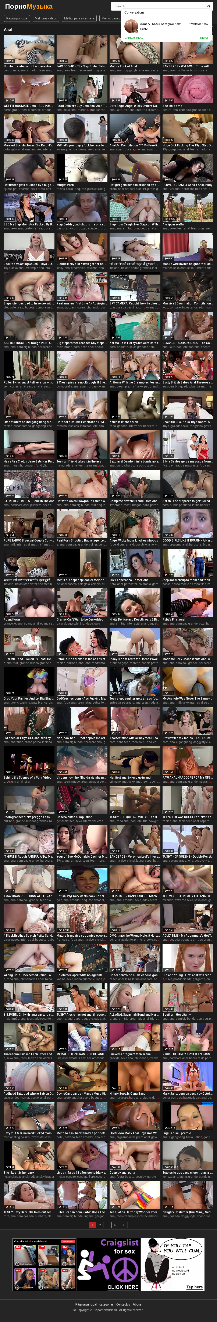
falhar (49, 979)
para (77, 347)
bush (193, 70)
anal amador (29, 70)
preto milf (31, 228)
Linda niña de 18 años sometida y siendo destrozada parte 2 (82, 1172)
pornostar (130, 584)
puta (7, 149)
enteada (115, 702)
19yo (166, 149)
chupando (141, 1058)
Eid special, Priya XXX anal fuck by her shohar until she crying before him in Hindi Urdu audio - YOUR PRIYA (29, 738)
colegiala (84, 584)
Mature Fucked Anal (123, 66)
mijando (168, 900)
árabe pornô (33, 742)
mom (211, 584)
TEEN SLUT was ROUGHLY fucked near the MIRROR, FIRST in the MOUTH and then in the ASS (188, 817)
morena (83, 110)
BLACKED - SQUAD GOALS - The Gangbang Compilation (188, 343)
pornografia (11, 110)
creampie (34, 110)
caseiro (71, 1176)
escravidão (54, 426)
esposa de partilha (125, 307)
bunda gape (120, 663)
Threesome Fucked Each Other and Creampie (29, 1054)
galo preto (158, 1137)
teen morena (98, 860)
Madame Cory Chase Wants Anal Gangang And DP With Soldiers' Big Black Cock (188, 659)
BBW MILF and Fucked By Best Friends (29, 659)
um (13, 781)
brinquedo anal (144, 228)
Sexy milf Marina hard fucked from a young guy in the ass (29, 1133)
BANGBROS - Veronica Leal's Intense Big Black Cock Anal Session (135, 856)
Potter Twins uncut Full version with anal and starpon (29, 382)
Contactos (123, 1304)
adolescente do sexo (156, 900)
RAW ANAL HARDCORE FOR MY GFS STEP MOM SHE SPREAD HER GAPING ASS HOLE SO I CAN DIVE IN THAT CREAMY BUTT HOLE (188, 777)
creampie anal (35, 268)
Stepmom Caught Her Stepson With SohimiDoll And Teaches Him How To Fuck (135, 224)
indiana (114, 268)
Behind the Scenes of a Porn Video (27, 777)
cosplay (82, 1176)
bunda (121, 465)
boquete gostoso (105, 70)
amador (160, 228)
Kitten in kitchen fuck (124, 422)
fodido (8, 426)
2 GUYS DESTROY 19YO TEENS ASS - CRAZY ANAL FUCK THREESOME (188, 1054)
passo (61, 228)
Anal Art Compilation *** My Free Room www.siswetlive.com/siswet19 (135, 145)
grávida (115, 1058)
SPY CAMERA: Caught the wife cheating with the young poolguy (135, 303)
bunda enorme (201, 386)
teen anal (45, 70)
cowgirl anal (157, 821)
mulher (167, 268)
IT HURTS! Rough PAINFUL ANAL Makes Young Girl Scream (29, 856)
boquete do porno (201, 1058)
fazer (113, 979)
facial (70, 189)
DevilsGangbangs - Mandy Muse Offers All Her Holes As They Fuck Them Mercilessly (82, 1093)
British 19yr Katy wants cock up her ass (82, 896)
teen (67, 70)
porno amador (45, 307)
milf (6, 1137)
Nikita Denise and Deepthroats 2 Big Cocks (135, 619)
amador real (50, 110)
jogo (165, 307)
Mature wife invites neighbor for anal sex (188, 264)
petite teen (100, 702)
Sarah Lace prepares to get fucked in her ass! (188, 501)
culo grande (11, 70)
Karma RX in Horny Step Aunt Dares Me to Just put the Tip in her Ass (135, 343)
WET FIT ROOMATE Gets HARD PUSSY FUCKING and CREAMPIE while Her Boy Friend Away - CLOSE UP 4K (29, 106)
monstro (210, 307)
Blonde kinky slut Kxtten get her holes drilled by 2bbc (82, 264)
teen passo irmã (82, 70)
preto (113, 189)
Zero (113, 584)
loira (119, 110)
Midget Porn (65, 185)
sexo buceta (26, 307)
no (5, 1176)
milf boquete (99, 505)
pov (159, 347)
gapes (15, 939)
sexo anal (70, 110)
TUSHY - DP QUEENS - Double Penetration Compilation (188, 856)
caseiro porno (155, 465)
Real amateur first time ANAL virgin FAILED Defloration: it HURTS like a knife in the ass (82, 303)
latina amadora (142, 979)
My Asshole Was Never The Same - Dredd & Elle (188, 698)
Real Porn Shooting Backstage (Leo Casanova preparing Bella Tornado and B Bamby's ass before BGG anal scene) (82, 540)
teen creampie (126, 1216)
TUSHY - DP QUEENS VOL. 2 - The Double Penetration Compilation (135, 817)
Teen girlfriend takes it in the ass (79, 461)
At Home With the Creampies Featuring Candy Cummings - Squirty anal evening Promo (135, 382)
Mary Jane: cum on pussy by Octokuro (188, 1093)
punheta (36, 505)
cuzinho (51, 268)
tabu (152, 347)
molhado (183, 70)
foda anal (206, 465)
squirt (150, 149)
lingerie (89, 1216)
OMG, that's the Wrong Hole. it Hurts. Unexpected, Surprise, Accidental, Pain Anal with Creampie (135, 935)
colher (93, 544)
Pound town (12, 619)
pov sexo (210, 426)
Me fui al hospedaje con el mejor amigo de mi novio (82, 580)
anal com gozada (77, 228)
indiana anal (50, 742)
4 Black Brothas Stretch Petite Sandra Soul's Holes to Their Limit (29, 935)
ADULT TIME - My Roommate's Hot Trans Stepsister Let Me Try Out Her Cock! (188, 935)
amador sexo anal (101, 781)
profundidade (182, 979)
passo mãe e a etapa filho (189, 584)
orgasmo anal (179, 149)
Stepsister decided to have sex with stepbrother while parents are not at (29, 303)
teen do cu (139, 742)
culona (97, 979)
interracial (135, 426)
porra (166, 1097)
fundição (41, 465)
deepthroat (208, 347)
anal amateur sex (29, 149)
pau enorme (21, 189)
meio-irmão (64, 347)
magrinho (196, 426)
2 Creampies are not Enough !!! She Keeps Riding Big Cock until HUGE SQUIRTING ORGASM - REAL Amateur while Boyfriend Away (82, 382)
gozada (122, 426)
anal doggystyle (127, 70)
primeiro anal (118, 781)
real (82, 307)
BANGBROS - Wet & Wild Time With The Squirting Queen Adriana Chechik (188, 66)
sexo (173, 228)
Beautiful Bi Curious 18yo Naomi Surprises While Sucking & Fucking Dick (188, 422)
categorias (106, 1304)
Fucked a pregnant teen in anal (131, 1054)
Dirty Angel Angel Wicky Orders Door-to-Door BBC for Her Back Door (135, 106)
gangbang (39, 426)
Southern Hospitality (177, 1014)
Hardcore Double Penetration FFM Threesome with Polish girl (82, 422)
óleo (50, 1216)
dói (112, 939)
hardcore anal (47, 347)
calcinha (91, 268)
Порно (16, 6)
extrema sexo (184, 900)
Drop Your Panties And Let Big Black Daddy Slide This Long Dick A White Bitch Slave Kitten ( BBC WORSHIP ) (29, 698)
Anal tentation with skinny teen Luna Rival (135, 738)
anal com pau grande (187, 110)
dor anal (106, 307)
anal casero (69, 584)
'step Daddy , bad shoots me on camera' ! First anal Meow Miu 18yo (82, 224)
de (58, 584)
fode (113, 544)
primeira (139, 939)
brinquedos (182, 386)
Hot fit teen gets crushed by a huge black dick (29, 185)
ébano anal (31, 623)
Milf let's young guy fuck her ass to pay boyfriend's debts (82, 145)
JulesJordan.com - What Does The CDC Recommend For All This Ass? (82, 1212)
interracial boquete (150, 1216)
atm (105, 1018)
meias (61, 189)
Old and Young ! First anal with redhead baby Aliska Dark (188, 975)
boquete (80, 189)
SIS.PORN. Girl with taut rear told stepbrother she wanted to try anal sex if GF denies (29, 1014)
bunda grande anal (42, 663)
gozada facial (179, 426)
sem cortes (11, 386)
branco (8, 623)
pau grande (151, 386)
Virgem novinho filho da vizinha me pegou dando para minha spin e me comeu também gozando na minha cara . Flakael (82, 777)
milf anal (129, 110)
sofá (146, 505)
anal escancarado (174, 860)
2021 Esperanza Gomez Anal (129, 580)
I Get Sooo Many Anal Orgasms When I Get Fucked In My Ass (135, 1133)
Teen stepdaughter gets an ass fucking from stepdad (135, 698)
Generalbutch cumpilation (74, 817)
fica (165, 465)
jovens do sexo (155, 307)
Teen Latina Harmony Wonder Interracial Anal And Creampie (135, 1212)
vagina (61, 979)
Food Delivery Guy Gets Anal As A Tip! (82, 106)
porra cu (202, 1018)
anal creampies (75, 268)
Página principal (17, 18)
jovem (61, 149)
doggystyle (71, 623)
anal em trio (124, 228)
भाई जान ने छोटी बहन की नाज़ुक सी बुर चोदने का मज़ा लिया (135, 264)
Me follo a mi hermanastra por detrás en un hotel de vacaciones (82, 1133)
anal (59, 70)
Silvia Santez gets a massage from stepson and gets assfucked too (188, 461)
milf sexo (201, 189)
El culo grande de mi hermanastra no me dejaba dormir (29, 66)
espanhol (151, 860)
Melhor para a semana (79, 18)
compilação (177, 307)
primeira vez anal (32, 979)
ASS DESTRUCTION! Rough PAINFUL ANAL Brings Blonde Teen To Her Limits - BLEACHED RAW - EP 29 (29, 343)
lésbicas (73, 426)
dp (5, 1097)
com (141, 307)
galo (14, 149)
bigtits (147, 1097)
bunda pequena (180, 505)
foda (113, 426)
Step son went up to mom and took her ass (188, 580)
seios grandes (138, 347)
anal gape (74, 1018)
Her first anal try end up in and (130, 777)
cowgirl (29, 465)
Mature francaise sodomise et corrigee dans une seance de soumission (82, 935)
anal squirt (117, 149)
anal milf (9, 544)
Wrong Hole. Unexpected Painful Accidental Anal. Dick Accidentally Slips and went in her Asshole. (29, 975)
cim (101, 426)
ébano (18, 623)
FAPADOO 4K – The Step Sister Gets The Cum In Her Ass (82, 66)
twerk (14, 702)
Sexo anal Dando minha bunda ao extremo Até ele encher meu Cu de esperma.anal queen (135, 461)
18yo (7, 268)
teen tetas (84, 702)
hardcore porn (135, 465)
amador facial (98, 110)
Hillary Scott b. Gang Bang (128, 1093)
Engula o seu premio (177, 1133)
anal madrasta (148, 70)
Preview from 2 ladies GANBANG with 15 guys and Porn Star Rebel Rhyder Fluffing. (188, 738)
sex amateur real (98, 1058)
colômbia (145, 584)
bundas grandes (37, 821)
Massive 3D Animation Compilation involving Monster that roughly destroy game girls (188, 303)
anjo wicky (155, 544)
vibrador (175, 189)
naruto (151, 1176)
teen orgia (197, 228)
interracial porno (147, 110)
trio (52, 544)
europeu (168, 386)
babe (51, 939)
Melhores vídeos (46, 18)
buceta (202, 70)
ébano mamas (206, 1216)
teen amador (198, 149)
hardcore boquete (90, 1097)
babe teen (123, 742)
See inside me (172, 106)
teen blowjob (48, 900)
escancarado (195, 307)
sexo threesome (54, 505)
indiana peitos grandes (136, 268)
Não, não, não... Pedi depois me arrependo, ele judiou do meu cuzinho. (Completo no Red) (82, 738)
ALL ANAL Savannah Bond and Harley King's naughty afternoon (135, 1014)
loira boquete (89, 426)
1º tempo (116, 505)
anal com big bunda (24, 347)
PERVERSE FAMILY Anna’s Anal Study (187, 185)
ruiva (169, 979)
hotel (60, 1137)
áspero (95, 228)
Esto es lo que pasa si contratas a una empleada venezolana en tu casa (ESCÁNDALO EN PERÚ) (188, 1172)
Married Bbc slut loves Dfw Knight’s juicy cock (29, 145)
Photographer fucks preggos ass (27, 817)
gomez (157, 584)
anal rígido (17, 1137)
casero (100, 1176)
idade (89, 623)
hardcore (131, 189)
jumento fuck (204, 268)
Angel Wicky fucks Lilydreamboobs (134, 540)
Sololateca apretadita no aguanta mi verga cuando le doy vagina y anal (82, 975)
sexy (173, 70)
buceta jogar (191, 1097)
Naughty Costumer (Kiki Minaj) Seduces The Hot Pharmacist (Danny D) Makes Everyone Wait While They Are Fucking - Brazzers (188, 1212)
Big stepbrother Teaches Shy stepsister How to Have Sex (82, 343)
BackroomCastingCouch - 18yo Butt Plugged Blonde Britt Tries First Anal (29, 264)
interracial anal (52, 149)
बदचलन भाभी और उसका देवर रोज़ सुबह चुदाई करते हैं (29, 580)
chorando (93, 307)
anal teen (78, 465)
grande (24, 663)
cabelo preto (150, 663)
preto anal (70, 1097)
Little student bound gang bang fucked (29, 422)
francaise (63, 939)
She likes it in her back (19, 1172)
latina (140, 860)
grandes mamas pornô (23, 1097)
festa (120, 1176)
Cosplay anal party (122, 1172)
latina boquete (201, 505)
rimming (54, 465)
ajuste (8, 189)
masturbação (133, 505)
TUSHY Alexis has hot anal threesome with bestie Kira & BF (82, 1014)
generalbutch (65, 821)
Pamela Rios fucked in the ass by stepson (82, 659)
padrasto (128, 702)
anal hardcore (119, 1097)
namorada (64, 465)
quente (154, 781)
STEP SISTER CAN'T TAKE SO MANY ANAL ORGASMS (135, 896)
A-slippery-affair (174, 224)
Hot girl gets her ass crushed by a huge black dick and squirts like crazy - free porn (135, 185)
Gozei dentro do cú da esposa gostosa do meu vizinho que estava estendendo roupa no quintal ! (135, 975)
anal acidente (124, 939)
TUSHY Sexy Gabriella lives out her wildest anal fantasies (29, 1212)
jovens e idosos (76, 149)
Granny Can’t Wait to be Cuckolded (80, 619)
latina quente (83, 979)
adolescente (51, 1058)
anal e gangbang (181, 742)
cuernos (107, 584)
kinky (60, 268)
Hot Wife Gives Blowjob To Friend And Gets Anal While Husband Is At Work (82, 501)
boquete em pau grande (197, 939)
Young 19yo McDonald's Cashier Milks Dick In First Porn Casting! (82, 856)
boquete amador (93, 900)
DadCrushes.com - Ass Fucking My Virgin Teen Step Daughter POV (82, 698)
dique (121, 544)
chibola (96, 584)
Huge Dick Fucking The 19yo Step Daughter (188, 145)
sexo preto (38, 189)
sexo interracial (192, 702)
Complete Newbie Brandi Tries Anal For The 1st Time (135, 501)
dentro (167, 110)
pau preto (210, 702)
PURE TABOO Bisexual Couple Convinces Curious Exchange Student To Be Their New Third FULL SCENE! (29, 540)
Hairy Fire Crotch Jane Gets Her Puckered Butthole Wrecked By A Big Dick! (29, 461)
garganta (199, 979)
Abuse (137, 1304)
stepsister (10, 307)
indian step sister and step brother (37, 584)
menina (140, 149)
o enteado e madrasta (183, 465)
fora (6, 1216)
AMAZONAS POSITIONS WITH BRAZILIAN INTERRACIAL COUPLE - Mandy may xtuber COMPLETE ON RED (29, 896)
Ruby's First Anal (174, 619)
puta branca (39, 702)
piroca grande (156, 189)
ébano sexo (48, 623)
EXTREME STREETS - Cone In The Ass (29, 501)
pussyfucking (96, 189)
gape (97, 1018)
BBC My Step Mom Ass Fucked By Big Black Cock (29, 224)
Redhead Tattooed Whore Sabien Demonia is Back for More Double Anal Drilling (29, 1093)
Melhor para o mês (114, 18)
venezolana (170, 1176)
